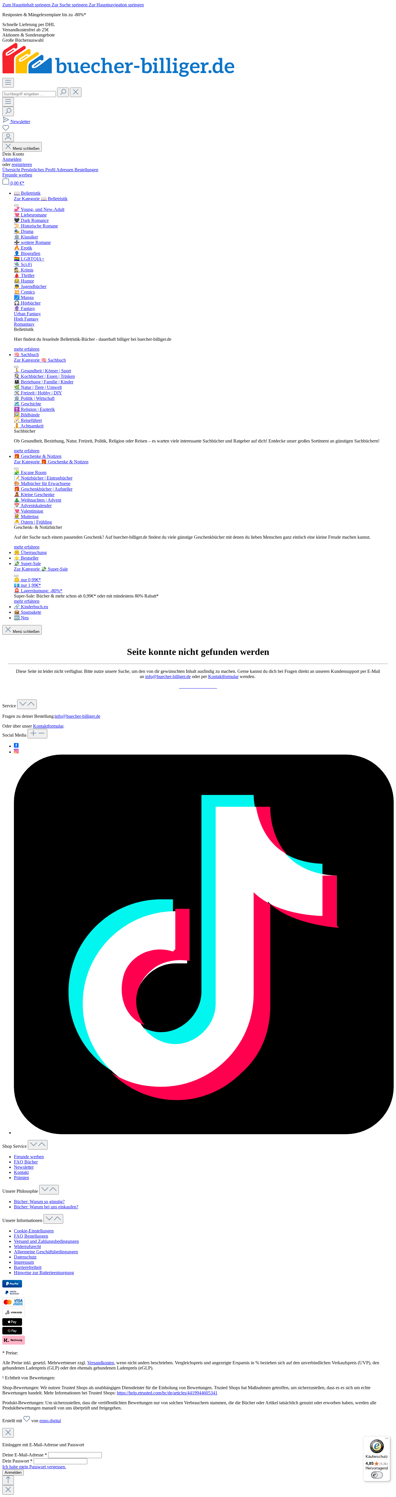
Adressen (65, 169)
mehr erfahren (26, 349)
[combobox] (29, 94)
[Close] (8, 1433)
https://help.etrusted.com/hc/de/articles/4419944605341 (167, 1392)
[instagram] (16, 751)
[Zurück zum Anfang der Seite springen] (8, 1480)
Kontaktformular (223, 676)
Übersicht (11, 169)
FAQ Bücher (26, 1161)
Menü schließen (26, 148)
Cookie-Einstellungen (34, 1230)
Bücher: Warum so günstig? (39, 1201)
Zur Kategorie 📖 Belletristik (41, 198)
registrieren (22, 164)
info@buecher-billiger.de (168, 676)
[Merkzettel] (5, 129)
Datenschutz (25, 1256)
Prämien (21, 1177)
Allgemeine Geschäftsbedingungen (46, 1251)
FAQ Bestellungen (31, 1236)
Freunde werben (17, 174)
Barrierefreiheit (27, 1267)
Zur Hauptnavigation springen (116, 4)
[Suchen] (63, 92)
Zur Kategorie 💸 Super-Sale (41, 569)
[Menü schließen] (16, 205)
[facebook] (16, 746)
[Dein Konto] (8, 137)
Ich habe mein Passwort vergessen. (34, 1466)
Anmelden (11, 159)
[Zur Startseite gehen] (118, 75)
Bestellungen (86, 169)
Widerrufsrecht (27, 1246)
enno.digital (50, 1420)
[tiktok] (204, 1132)
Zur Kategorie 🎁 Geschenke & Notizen (51, 461)
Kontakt (21, 1172)
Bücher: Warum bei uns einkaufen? (46, 1206)
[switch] (377, 1474)
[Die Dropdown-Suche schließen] (75, 92)
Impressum (24, 1262)
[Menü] (8, 83)
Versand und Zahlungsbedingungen (46, 1241)
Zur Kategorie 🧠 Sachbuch (40, 360)
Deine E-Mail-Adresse (24, 1454)
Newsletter (24, 1167)
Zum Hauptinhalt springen (27, 4)
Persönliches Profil (38, 169)
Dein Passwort (17, 1460)
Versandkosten (100, 1362)
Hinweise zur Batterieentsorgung (44, 1272)
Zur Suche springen (70, 4)
